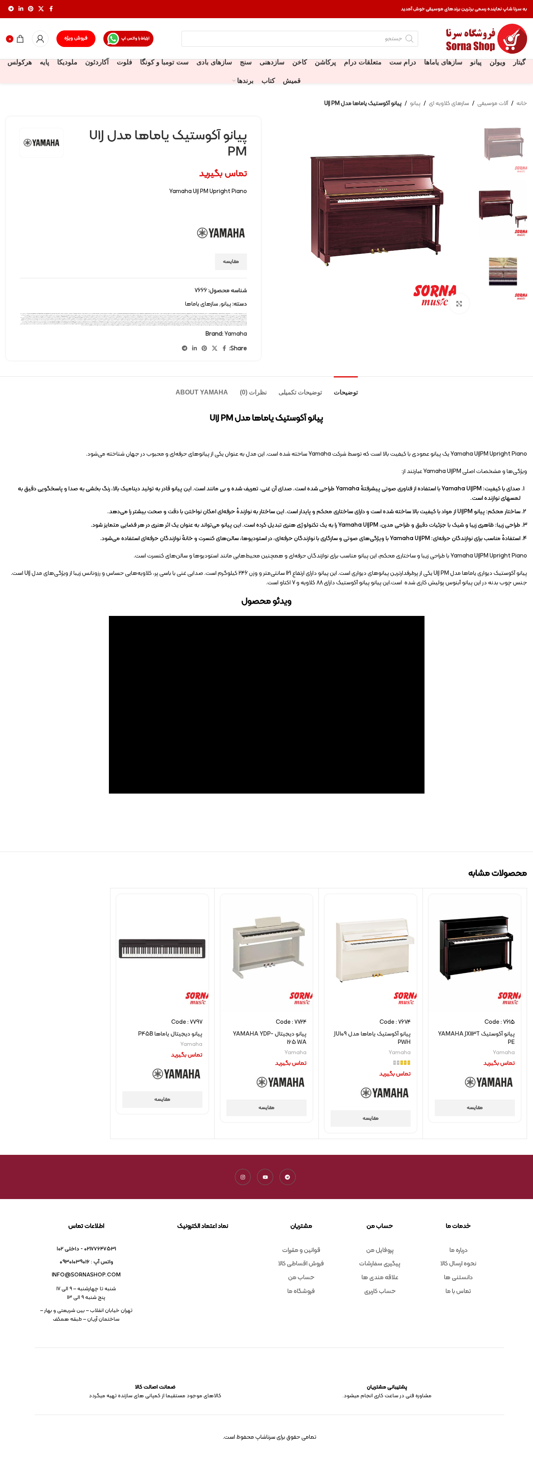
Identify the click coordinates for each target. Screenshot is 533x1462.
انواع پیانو (205, 315)
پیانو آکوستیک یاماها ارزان (185, 316)
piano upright (169, 313)
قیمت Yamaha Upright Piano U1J (57, 321)
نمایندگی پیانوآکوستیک (228, 325)
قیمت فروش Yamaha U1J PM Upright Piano (183, 324)
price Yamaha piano (221, 313)
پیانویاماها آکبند (170, 317)
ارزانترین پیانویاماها (212, 315)
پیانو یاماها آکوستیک (106, 316)
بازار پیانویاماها (180, 315)
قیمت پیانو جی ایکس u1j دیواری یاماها (163, 322)
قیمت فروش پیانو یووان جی (93, 324)
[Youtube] (265, 1177)
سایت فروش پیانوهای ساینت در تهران (105, 320)
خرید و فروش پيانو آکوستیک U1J (191, 318)
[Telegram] (287, 1177)
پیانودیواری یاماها (190, 317)
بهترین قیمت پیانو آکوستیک (136, 315)
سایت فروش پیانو (205, 320)
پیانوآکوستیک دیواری (243, 317)
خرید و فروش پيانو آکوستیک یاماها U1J (178, 318)
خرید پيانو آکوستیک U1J (70, 317)
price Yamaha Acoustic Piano (212, 313)
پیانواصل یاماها (213, 317)
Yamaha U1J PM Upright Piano (89, 313)
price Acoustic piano (189, 313)
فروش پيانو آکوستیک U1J (227, 321)
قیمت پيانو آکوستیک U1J (31, 321)
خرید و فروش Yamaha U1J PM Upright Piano (218, 318)
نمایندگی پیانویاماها (208, 325)
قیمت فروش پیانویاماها (62, 324)
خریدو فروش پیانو (29, 318)
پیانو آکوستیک (211, 316)
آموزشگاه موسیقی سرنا (243, 315)
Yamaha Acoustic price (47, 313)
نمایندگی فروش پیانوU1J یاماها (137, 325)
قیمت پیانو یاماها (147, 322)
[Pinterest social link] (31, 9)
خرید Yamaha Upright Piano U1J (80, 317)
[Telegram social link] (11, 9)
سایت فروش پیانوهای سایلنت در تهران (118, 320)
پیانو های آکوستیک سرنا (140, 316)
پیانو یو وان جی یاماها (86, 316)
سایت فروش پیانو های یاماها (185, 320)
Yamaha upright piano (99, 313)
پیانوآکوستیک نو (236, 317)
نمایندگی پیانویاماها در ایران (198, 325)
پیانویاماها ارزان (164, 317)
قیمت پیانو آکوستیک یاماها (199, 322)
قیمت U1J (78, 321)
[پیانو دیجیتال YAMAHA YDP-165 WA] (266, 953)
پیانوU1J (54, 316)
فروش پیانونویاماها (128, 321)
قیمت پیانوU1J (123, 322)
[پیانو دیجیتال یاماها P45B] (162, 953)
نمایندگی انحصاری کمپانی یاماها (238, 325)
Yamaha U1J (66, 313)
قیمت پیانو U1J (232, 322)
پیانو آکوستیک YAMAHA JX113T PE (476, 1038)
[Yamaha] (489, 1083)
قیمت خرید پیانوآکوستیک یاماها (217, 324)
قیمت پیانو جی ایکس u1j (174, 322)
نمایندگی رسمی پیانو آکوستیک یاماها (175, 325)
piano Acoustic (141, 313)
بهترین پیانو (159, 315)
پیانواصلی (207, 317)
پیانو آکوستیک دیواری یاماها (204, 316)
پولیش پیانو (41, 315)
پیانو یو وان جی (92, 316)
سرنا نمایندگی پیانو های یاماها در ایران (34, 320)
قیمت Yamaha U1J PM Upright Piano (70, 321)
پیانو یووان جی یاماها (73, 316)
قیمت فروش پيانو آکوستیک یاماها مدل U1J (129, 324)
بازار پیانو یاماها (195, 315)
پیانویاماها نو (134, 317)
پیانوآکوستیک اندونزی (28, 316)
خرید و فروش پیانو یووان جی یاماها (82, 318)
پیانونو (181, 317)
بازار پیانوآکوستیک (187, 315)
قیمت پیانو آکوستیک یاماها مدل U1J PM (186, 322)
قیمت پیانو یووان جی (129, 322)
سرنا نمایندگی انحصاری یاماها (47, 320)
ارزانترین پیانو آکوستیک (229, 315)
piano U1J (158, 313)
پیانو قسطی (150, 316)
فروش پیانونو (135, 321)
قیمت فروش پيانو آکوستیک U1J (156, 324)
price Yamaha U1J (228, 313)
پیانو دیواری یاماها (156, 316)
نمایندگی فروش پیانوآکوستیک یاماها (114, 325)
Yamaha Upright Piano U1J (108, 313)
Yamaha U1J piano (81, 313)
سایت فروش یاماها (61, 320)
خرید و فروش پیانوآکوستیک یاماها (60, 318)
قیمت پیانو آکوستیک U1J (208, 322)
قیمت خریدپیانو (208, 324)
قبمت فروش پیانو (83, 321)
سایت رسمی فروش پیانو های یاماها (214, 320)
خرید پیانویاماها (229, 318)
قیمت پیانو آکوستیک (216, 322)
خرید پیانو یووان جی (29, 317)
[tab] (346, 388)
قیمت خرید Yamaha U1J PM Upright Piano (72, 322)
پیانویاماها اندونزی (148, 317)
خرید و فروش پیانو (169, 318)
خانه (521, 103)
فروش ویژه (76, 38)
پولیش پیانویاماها (35, 315)
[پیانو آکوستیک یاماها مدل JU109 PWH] (371, 953)
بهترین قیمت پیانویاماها (103, 315)
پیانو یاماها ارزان (98, 316)
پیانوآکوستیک (42, 316)
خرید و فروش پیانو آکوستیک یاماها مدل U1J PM (157, 318)
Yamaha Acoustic (33, 313)
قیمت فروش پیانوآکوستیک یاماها (73, 324)
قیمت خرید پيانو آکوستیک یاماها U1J (34, 322)
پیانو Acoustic (223, 316)
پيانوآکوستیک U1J (232, 316)
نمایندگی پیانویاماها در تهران (187, 325)
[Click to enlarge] (459, 303)
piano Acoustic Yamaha (147, 313)
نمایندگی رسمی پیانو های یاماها (163, 325)
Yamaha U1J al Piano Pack (73, 313)
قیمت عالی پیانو (193, 324)
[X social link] (41, 9)
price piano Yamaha (200, 313)
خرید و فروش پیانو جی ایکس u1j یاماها (131, 318)
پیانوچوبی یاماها (202, 317)
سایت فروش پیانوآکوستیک (152, 320)
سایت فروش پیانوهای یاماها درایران (81, 320)
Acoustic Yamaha (133, 313)
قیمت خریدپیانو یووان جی (200, 324)
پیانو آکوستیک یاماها (194, 316)
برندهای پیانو (174, 315)
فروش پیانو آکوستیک (215, 321)
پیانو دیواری (162, 316)
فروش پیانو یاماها (180, 321)
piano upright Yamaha (176, 313)
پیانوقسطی (185, 317)
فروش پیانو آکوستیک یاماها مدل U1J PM (204, 321)
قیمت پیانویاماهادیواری (90, 322)
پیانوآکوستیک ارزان (36, 316)
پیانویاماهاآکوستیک (127, 317)
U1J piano (235, 313)
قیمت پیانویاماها (98, 322)
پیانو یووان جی (79, 316)
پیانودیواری (196, 317)
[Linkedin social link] (21, 9)
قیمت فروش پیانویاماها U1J (53, 324)
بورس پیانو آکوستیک (90, 315)
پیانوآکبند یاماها (48, 316)
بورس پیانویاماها (59, 315)
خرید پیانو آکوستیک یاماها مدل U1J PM (39, 317)
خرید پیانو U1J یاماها (58, 317)
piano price (154, 313)
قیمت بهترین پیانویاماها (40, 321)
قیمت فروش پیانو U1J (111, 324)
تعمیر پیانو (95, 317)
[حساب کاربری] (40, 39)
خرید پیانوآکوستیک (240, 318)
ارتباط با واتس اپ (135, 38)
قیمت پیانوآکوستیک (116, 322)
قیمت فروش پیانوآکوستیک (84, 324)
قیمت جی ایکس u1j (83, 322)
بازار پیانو (201, 315)
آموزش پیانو (23, 313)
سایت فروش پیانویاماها (69, 320)
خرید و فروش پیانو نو (121, 318)
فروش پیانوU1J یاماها (149, 321)
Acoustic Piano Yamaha (126, 313)
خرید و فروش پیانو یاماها (113, 318)
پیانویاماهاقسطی (112, 317)
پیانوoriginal (58, 316)
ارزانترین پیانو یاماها (220, 315)
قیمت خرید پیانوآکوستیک (227, 324)
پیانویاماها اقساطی (156, 317)
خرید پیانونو (234, 318)
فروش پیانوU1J (156, 321)
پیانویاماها (176, 317)
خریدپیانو (43, 318)
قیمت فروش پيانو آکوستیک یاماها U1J (143, 324)
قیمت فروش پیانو (118, 324)
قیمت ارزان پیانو (48, 321)
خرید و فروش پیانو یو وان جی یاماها (102, 318)
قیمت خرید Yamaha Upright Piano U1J (58, 322)
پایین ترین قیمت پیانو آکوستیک (50, 315)
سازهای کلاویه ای (449, 103)
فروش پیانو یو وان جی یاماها (171, 321)
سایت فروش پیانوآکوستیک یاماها (142, 320)
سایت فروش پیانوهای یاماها (93, 320)
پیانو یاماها (112, 316)
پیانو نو (146, 316)
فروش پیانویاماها (121, 321)
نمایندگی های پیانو (104, 325)
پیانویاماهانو (105, 317)
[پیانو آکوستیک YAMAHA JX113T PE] (475, 953)
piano (137, 313)
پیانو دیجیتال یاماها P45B (170, 1034)
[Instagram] (243, 1177)
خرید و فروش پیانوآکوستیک (71, 318)
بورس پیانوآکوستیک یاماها (68, 315)
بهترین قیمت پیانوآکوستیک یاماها (114, 315)
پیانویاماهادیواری (119, 317)
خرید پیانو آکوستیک (50, 317)
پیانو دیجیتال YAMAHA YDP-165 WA (270, 1038)
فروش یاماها (106, 321)
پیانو (415, 103)
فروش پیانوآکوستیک (141, 321)
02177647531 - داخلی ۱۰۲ (86, 1249)
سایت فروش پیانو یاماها (162, 320)
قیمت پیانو (237, 322)
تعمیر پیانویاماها (89, 317)
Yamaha (28, 313)
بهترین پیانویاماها (152, 315)
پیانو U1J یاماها (218, 316)
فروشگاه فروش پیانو (100, 321)
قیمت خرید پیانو (235, 324)
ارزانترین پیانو (236, 315)
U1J (232, 313)
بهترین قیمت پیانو (145, 315)
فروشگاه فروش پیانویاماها (91, 321)
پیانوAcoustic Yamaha (65, 316)
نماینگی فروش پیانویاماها (89, 325)
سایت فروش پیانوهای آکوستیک (130, 320)
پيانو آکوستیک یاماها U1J (26, 315)
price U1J (206, 313)
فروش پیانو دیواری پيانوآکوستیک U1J (190, 321)
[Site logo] (486, 38)
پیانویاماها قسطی (140, 317)
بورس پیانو (96, 315)
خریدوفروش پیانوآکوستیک (231, 320)
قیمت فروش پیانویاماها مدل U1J (41, 324)
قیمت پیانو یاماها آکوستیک (138, 322)
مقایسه (231, 262)
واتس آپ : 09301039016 (86, 1262)
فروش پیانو (221, 321)
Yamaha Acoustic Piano (39, 313)
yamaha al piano (54, 313)
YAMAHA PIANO (61, 313)
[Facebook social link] (51, 9)
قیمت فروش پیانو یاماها (102, 324)
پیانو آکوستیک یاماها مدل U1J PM (174, 316)
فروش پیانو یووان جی (163, 321)
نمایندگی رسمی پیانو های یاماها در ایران (150, 325)
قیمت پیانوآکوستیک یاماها (107, 322)
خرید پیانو (63, 317)
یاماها (82, 325)
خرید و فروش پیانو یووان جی (92, 318)
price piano (195, 313)
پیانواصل (219, 317)
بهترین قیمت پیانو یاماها (126, 315)
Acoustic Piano (120, 313)
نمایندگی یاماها (97, 325)
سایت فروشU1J (55, 320)
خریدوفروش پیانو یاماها (240, 320)
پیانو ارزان (166, 316)
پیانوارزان (223, 317)
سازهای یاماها (201, 304)
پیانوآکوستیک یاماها (229, 317)
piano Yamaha (183, 313)
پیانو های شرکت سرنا (126, 316)
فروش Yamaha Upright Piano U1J (238, 321)
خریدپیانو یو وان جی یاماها (36, 318)
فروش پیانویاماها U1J (113, 321)
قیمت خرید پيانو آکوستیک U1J (46, 322)
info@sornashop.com (86, 1275)
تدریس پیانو (99, 317)
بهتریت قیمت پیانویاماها (166, 315)
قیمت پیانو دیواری (154, 322)
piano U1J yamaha (163, 313)
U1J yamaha (240, 313)
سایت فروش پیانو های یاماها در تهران (173, 320)
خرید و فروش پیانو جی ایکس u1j (143, 318)
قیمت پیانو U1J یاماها (225, 322)
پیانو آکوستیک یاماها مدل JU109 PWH (372, 1038)
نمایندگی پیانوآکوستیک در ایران (218, 325)
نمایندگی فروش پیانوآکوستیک (126, 325)
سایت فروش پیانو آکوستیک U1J (196, 320)
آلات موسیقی (492, 103)
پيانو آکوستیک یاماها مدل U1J (241, 316)
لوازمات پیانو (32, 324)
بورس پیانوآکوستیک (76, 315)
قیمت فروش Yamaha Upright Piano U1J (168, 324)
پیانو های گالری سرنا (119, 316)
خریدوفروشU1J (223, 320)
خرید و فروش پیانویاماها (49, 318)
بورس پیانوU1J (83, 315)
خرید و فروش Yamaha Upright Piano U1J (203, 318)
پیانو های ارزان (133, 316)
